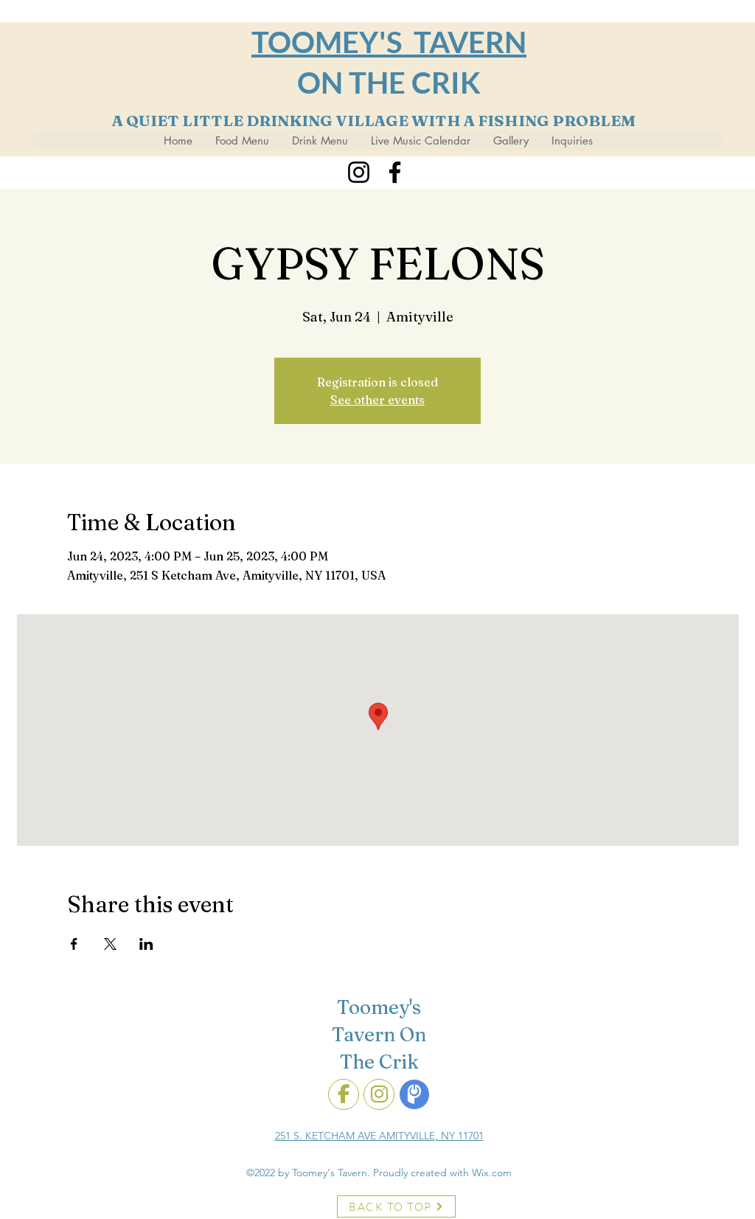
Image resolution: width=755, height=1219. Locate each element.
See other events (377, 399)
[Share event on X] (110, 944)
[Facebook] (394, 172)
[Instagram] (358, 172)
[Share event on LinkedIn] (146, 944)
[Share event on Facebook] (74, 944)
